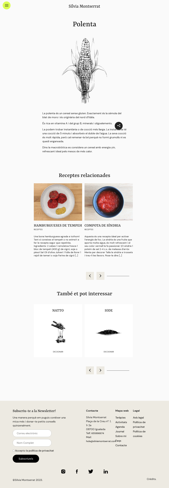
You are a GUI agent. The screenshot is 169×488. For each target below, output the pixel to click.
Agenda (120, 427)
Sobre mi (120, 436)
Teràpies (120, 417)
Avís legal (138, 417)
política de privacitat (41, 450)
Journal (119, 431)
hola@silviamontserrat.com (101, 441)
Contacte (121, 445)
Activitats (121, 422)
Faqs (118, 440)
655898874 (97, 433)
